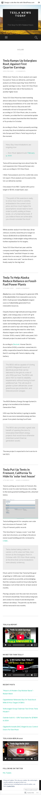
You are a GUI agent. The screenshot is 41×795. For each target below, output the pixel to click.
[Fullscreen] (35, 645)
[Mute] (32, 645)
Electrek (16, 344)
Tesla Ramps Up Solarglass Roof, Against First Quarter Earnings (20, 64)
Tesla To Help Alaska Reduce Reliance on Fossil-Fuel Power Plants (20, 281)
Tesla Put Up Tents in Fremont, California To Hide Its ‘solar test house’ (19, 473)
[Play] (6, 645)
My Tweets (7, 773)
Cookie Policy (11, 786)
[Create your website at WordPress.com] (20, 2)
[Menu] (6, 37)
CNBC (5, 541)
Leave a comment (23, 288)
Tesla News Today (20, 14)
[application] (20, 637)
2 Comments (20, 71)
